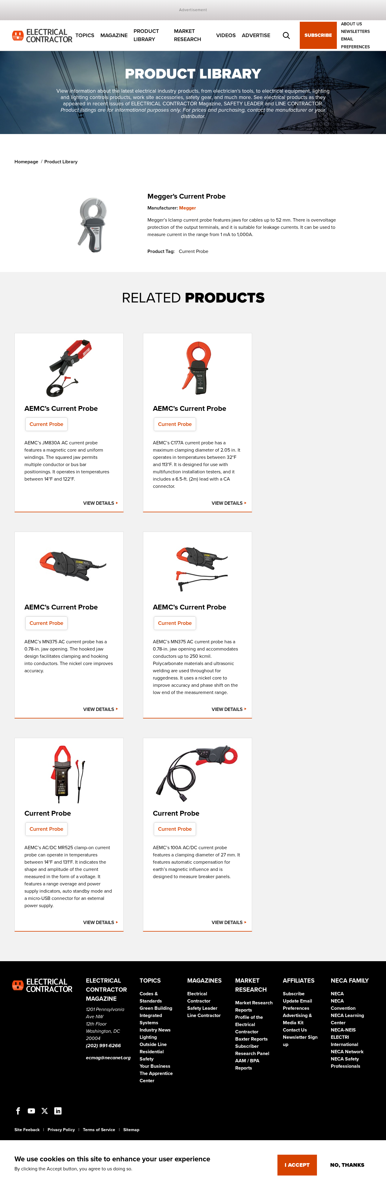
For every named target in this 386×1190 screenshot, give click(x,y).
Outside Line (153, 1044)
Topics (84, 35)
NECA (337, 994)
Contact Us (295, 1030)
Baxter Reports (251, 1039)
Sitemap (131, 1129)
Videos (226, 35)
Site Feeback (27, 1129)
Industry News (155, 1030)
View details (99, 503)
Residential (152, 1052)
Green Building (156, 1008)
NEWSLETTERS (355, 31)
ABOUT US (351, 24)
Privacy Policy (61, 1129)
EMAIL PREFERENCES (355, 43)
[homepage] (42, 35)
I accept (297, 1165)
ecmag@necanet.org (108, 1058)
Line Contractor (204, 1015)
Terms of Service (99, 1129)
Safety (146, 1059)
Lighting (148, 1037)
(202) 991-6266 (103, 1046)
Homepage (26, 162)
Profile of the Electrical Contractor (249, 1024)
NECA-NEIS (343, 1030)
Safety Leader (202, 1008)
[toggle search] (286, 35)
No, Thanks (347, 1165)
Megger (187, 208)
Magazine (114, 35)
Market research (187, 35)
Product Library (146, 35)
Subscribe (318, 36)
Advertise (256, 35)
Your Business (155, 1066)
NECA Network (347, 1052)
